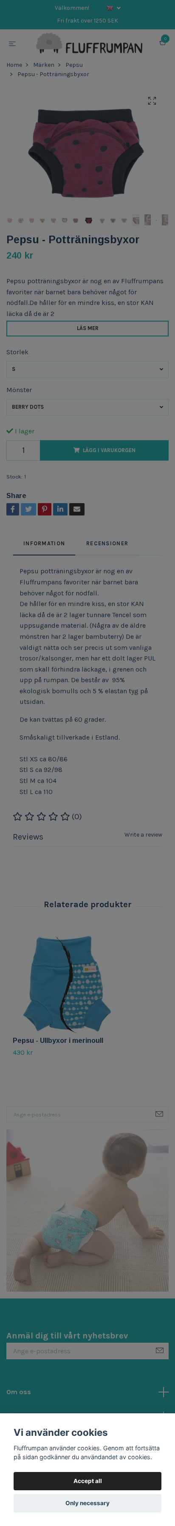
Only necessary (87, 1503)
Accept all (87, 1481)
